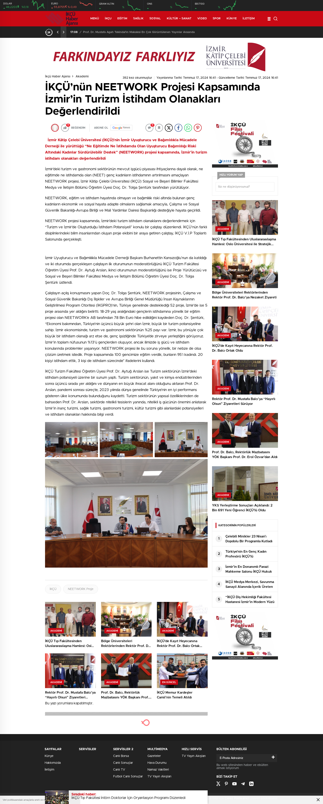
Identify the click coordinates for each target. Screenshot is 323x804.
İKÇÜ (53, 589)
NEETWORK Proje (80, 589)
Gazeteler (154, 756)
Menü (94, 18)
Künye (232, 18)
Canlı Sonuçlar (123, 762)
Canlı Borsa (121, 756)
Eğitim (122, 18)
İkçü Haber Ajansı (57, 76)
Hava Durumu (157, 762)
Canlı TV (119, 769)
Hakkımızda (53, 762)
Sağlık (138, 18)
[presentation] (58, 32)
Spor (217, 18)
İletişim (249, 18)
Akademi (82, 76)
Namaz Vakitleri (158, 769)
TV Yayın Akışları (159, 776)
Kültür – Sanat (179, 18)
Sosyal (155, 18)
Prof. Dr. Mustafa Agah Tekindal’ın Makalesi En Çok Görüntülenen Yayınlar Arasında (139, 32)
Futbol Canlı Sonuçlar (128, 776)
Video (202, 18)
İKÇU (108, 18)
